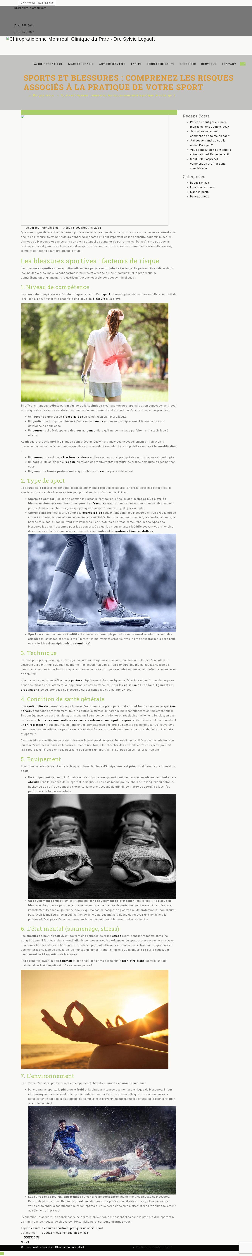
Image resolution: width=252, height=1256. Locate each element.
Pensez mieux (199, 196)
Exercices (188, 64)
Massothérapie (81, 64)
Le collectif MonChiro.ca (42, 227)
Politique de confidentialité (154, 1247)
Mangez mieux (200, 192)
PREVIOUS (31, 1237)
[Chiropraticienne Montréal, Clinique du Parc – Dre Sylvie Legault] (125, 39)
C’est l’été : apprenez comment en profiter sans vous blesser (208, 163)
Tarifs (136, 64)
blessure (99, 299)
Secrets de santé (161, 64)
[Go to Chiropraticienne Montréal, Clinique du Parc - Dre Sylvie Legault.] (25, 95)
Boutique (208, 64)
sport (106, 294)
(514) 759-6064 (24, 25)
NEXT (25, 1242)
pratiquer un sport (82, 1228)
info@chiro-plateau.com (30, 8)
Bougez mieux (51, 1232)
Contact (229, 64)
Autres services (112, 64)
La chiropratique (48, 64)
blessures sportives (55, 1228)
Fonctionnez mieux (75, 1232)
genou (91, 430)
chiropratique (80, 1201)
